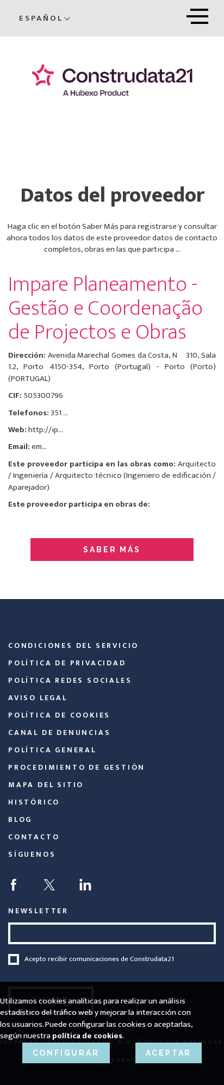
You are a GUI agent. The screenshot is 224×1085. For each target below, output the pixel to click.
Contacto (33, 837)
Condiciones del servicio (73, 645)
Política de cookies (59, 715)
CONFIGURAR (66, 1053)
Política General (52, 750)
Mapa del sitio (46, 784)
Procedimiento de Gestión (76, 767)
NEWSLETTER (38, 911)
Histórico (34, 802)
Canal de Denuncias (59, 732)
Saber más (111, 549)
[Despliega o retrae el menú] (197, 14)
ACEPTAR (169, 1053)
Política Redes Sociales (70, 680)
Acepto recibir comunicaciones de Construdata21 (99, 959)
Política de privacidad (67, 663)
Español (41, 18)
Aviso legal (37, 697)
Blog (20, 819)
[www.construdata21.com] (112, 80)
